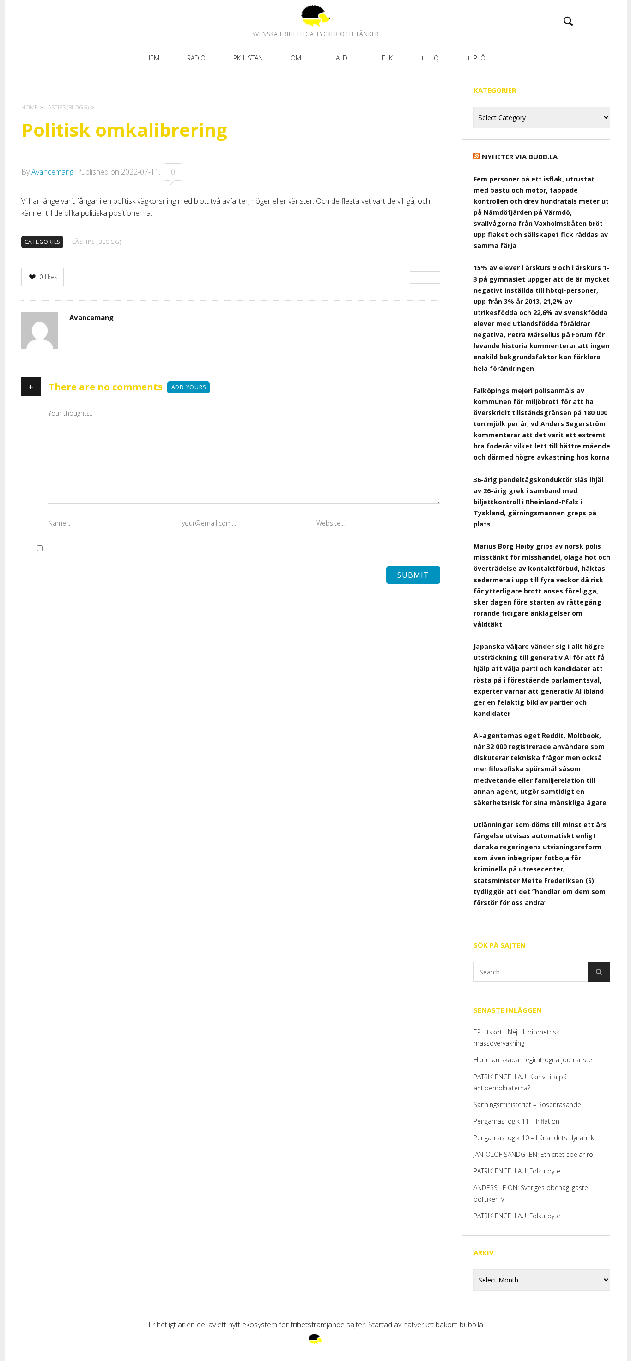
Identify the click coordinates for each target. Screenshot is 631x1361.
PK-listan (248, 58)
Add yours (188, 387)
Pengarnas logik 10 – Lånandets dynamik (533, 1137)
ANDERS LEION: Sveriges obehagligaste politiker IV (530, 1193)
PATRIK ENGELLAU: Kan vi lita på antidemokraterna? (520, 1082)
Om (296, 58)
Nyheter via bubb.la (520, 156)
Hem (152, 58)
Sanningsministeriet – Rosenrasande (527, 1104)
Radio (196, 58)
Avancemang (52, 172)
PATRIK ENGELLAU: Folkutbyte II (519, 1171)
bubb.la (471, 1324)
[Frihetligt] (315, 16)
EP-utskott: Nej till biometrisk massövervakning (516, 1037)
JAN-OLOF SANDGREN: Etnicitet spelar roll (535, 1154)
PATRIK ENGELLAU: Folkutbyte (516, 1215)
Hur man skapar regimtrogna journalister (534, 1059)
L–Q (433, 58)
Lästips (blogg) (96, 242)
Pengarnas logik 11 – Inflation (516, 1121)
